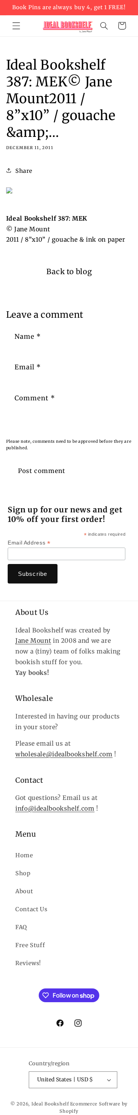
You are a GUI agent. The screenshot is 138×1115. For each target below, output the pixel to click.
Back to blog (69, 271)
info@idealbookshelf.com (55, 808)
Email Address (29, 542)
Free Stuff (30, 945)
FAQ (21, 927)
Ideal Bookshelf (50, 1104)
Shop (23, 873)
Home (24, 855)
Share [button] (24, 170)
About (24, 891)
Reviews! (28, 963)
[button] (16, 25)
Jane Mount (33, 640)
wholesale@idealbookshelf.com (64, 754)
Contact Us (31, 909)
